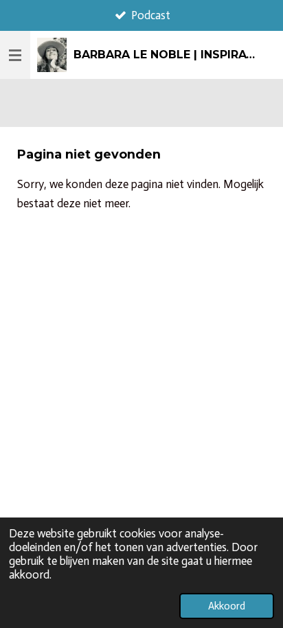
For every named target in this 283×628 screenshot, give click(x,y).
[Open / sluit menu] (15, 55)
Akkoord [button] (226, 606)
